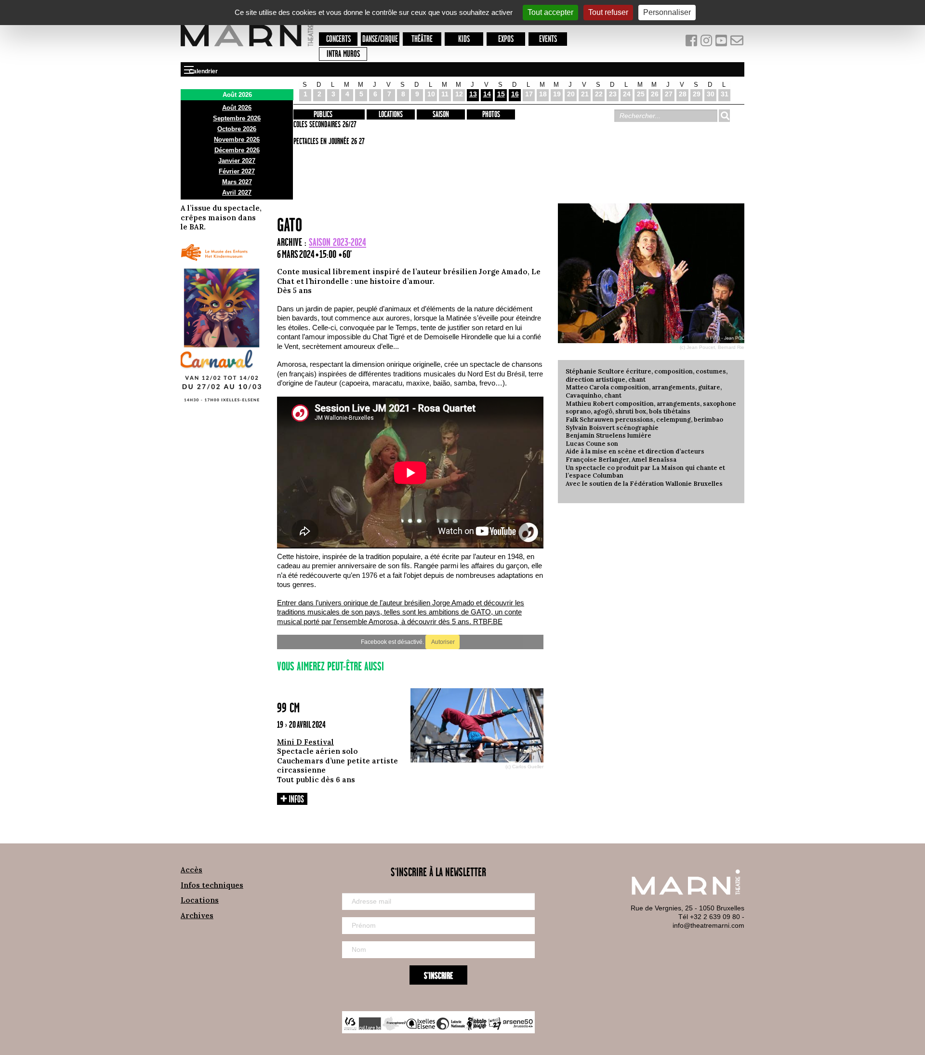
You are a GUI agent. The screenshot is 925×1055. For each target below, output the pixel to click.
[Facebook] (692, 43)
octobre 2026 (236, 129)
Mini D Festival (305, 742)
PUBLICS (323, 114)
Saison (441, 114)
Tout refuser (608, 12)
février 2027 (237, 171)
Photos (491, 114)
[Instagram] (707, 43)
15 (501, 94)
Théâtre (422, 39)
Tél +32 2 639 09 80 (709, 917)
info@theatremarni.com (708, 925)
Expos (506, 39)
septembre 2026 (237, 118)
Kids (464, 39)
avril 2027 (236, 192)
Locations (391, 114)
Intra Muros (343, 54)
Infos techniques (212, 885)
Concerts (338, 39)
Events (548, 39)
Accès (191, 869)
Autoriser (442, 642)
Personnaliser (667, 12)
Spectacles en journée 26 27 (328, 141)
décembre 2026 (237, 150)
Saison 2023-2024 (337, 242)
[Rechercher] (724, 115)
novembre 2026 (237, 139)
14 (487, 94)
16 (515, 94)
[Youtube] (722, 43)
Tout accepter (550, 12)
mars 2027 (237, 182)
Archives (197, 915)
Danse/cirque (380, 39)
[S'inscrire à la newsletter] (737, 43)
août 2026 (236, 107)
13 (473, 94)
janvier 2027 (236, 160)
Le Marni (247, 48)
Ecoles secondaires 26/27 (324, 124)
